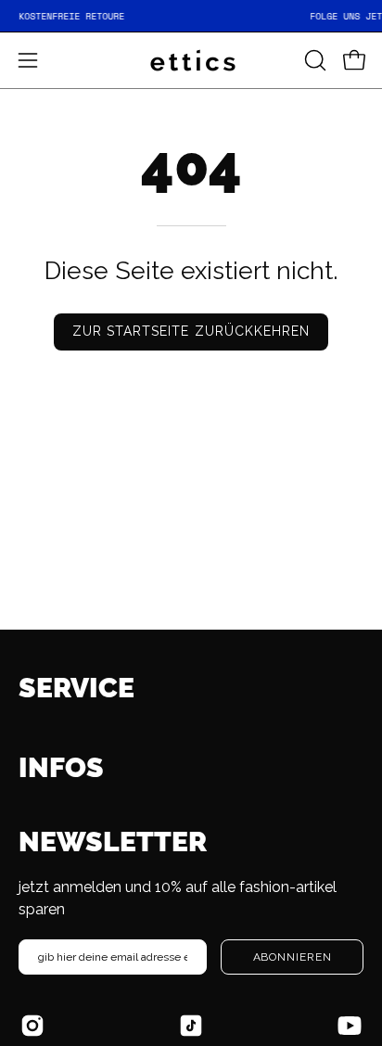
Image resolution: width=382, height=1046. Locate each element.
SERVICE (76, 687)
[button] (313, 60)
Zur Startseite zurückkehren (191, 331)
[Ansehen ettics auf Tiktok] (191, 1026)
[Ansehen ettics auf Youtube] (349, 1026)
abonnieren (292, 956)
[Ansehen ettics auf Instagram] (32, 1026)
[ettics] (191, 60)
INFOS (61, 767)
